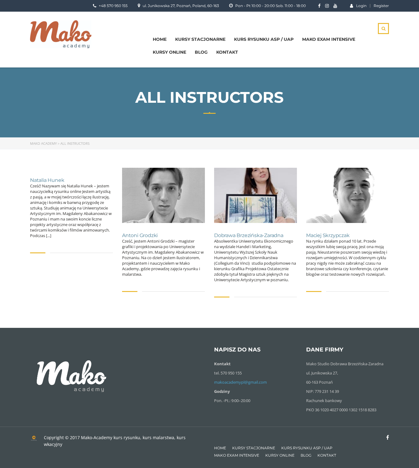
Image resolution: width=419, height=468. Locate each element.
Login (361, 5)
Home (160, 39)
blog (201, 52)
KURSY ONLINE (169, 52)
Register (381, 6)
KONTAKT (227, 52)
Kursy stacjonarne (200, 39)
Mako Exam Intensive (328, 39)
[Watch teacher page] (163, 195)
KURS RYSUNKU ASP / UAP (264, 39)
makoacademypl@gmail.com (240, 382)
